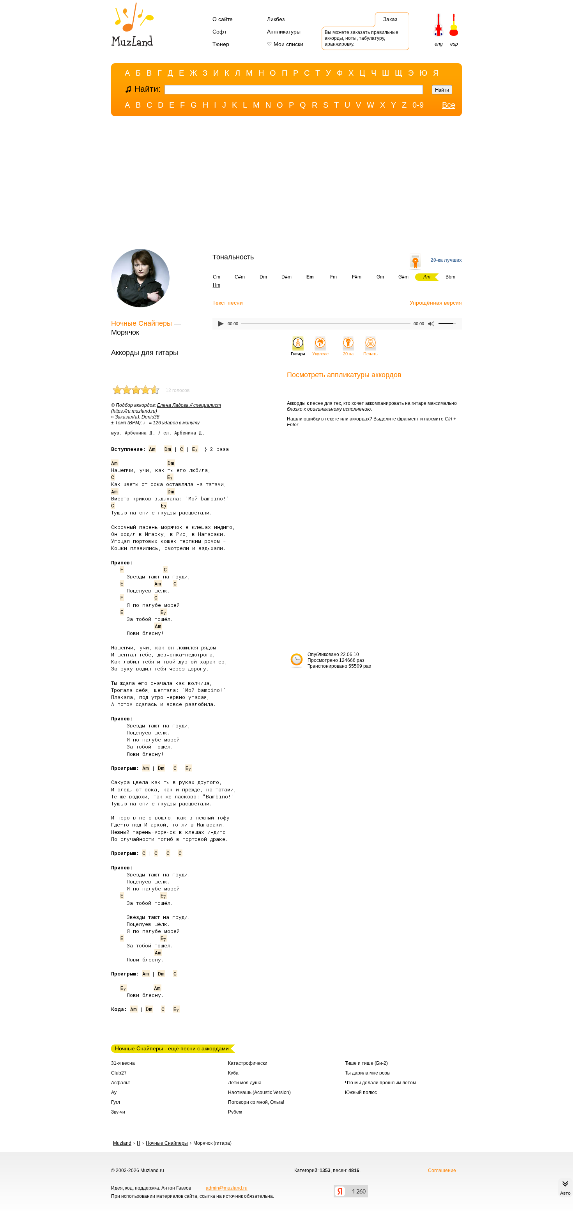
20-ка (348, 353)
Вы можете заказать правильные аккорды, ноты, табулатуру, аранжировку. (361, 38)
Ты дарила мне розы (368, 1073)
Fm (333, 277)
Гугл (115, 1102)
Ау (114, 1092)
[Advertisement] (286, 184)
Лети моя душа (245, 1082)
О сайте (222, 19)
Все (448, 105)
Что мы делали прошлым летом (380, 1082)
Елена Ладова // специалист (189, 405)
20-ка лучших (446, 260)
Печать (370, 353)
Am (152, 448)
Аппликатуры (284, 31)
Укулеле (320, 353)
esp (454, 44)
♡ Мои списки (285, 44)
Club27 (119, 1073)
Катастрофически (247, 1063)
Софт (219, 31)
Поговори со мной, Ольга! (256, 1102)
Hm (216, 285)
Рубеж (235, 1112)
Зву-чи (118, 1112)
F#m (356, 277)
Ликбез (276, 19)
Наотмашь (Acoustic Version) (259, 1092)
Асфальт (120, 1082)
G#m (403, 277)
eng (439, 44)
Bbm (450, 277)
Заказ (390, 19)
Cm (216, 277)
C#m (240, 277)
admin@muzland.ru (227, 1188)
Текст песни (227, 303)
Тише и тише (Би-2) (366, 1063)
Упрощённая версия (436, 303)
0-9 (418, 105)
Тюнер (220, 44)
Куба (233, 1073)
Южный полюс (361, 1092)
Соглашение (442, 1170)
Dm (263, 277)
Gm (380, 277)
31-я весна (123, 1063)
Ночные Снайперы (141, 323)
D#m (286, 277)
